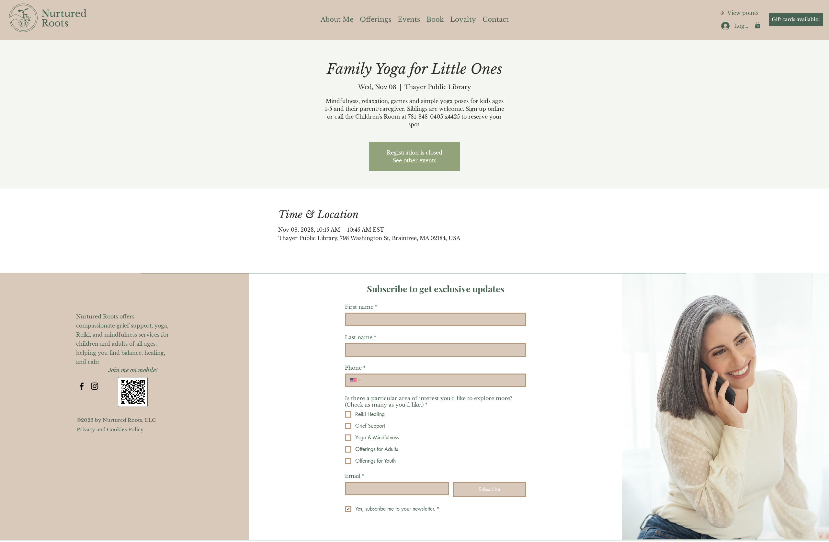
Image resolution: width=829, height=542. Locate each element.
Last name (360, 337)
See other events (414, 160)
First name (361, 307)
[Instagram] (94, 386)
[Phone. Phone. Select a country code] (356, 380)
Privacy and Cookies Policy (110, 429)
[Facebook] (81, 386)
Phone (355, 367)
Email (354, 476)
